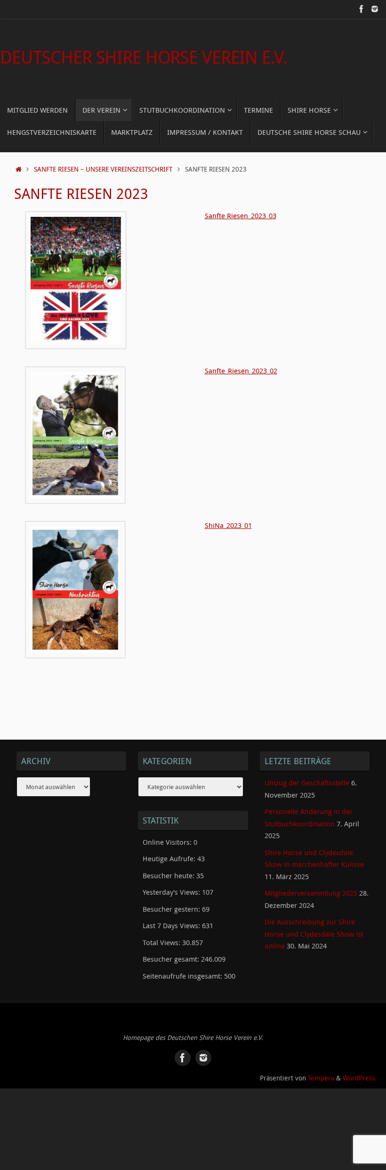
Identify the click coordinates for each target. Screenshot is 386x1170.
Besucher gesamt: (172, 959)
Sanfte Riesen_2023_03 (240, 215)
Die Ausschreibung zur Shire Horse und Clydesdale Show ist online (314, 933)
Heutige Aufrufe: (170, 858)
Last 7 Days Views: (172, 925)
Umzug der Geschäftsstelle (307, 782)
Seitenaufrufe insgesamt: (183, 975)
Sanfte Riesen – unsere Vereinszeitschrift (103, 169)
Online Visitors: (168, 842)
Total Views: (162, 942)
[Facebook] (361, 9)
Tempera (321, 1078)
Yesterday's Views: (172, 892)
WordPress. (360, 1078)
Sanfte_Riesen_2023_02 (241, 370)
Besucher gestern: (172, 909)
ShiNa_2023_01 (228, 525)
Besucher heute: (169, 875)
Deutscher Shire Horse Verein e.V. (143, 57)
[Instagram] (374, 9)
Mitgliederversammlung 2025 (311, 893)
